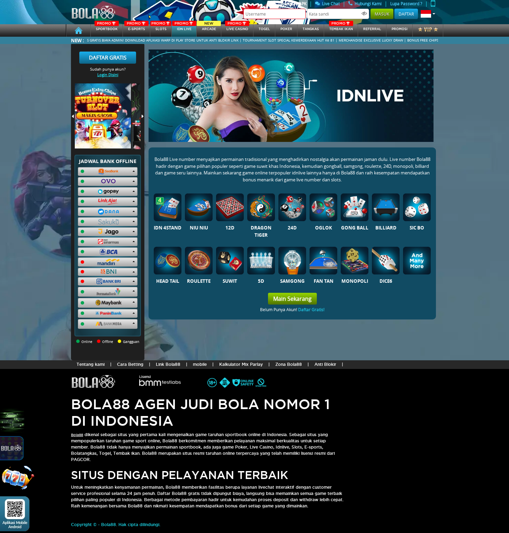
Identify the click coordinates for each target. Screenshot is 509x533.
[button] (428, 14)
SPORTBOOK (107, 27)
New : (77, 40)
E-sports (136, 27)
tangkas (311, 29)
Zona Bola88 (288, 364)
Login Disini (107, 74)
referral (372, 29)
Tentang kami (91, 364)
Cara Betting (130, 364)
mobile (200, 364)
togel (264, 29)
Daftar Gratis (107, 57)
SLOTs (159, 27)
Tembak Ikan (341, 27)
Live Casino (237, 27)
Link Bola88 (168, 364)
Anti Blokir (325, 364)
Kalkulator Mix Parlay (241, 364)
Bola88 (77, 435)
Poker (286, 29)
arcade (209, 27)
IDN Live (183, 27)
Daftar (406, 14)
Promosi (400, 29)
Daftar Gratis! (311, 309)
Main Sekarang (292, 298)
